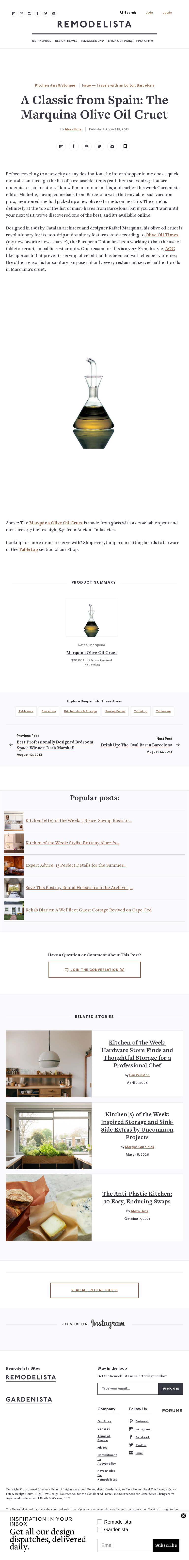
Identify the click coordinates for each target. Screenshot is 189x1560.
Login (167, 12)
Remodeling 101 (92, 41)
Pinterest (142, 1421)
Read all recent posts (94, 1290)
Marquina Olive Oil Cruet (56, 523)
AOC (170, 249)
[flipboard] (61, 146)
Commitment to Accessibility (107, 1459)
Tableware (25, 711)
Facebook (143, 1437)
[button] (127, 12)
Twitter (141, 1445)
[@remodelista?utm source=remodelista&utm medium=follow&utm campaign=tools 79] (13, 13)
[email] (112, 146)
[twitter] (99, 146)
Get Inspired (41, 41)
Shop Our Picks (120, 41)
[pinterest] (87, 146)
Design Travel (66, 41)
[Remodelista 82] (37, 13)
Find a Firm (144, 41)
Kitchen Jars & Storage (55, 85)
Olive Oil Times (161, 235)
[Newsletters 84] (53, 13)
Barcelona (49, 711)
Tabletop (28, 549)
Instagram (143, 1429)
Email (139, 1453)
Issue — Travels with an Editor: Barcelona (118, 85)
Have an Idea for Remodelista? (107, 1475)
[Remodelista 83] (45, 13)
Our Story (104, 1421)
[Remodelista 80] (21, 13)
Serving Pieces (115, 711)
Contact (103, 1428)
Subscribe (166, 1545)
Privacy (102, 1447)
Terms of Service (103, 1438)
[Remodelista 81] (29, 13)
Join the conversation (97, 970)
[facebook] (74, 146)
